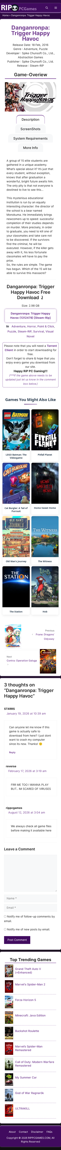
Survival (38, 331)
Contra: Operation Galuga (22, 660)
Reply (12, 752)
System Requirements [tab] (30, 138)
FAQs (49, 1131)
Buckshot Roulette (27, 1031)
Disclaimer (37, 1131)
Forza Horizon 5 (25, 1000)
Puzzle (11, 331)
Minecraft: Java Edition (30, 1015)
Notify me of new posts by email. (28, 929)
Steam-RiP (25, 331)
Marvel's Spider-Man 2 (30, 984)
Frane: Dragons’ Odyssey (45, 636)
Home (5, 15)
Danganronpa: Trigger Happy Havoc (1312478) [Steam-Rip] (30, 315)
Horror (31, 326)
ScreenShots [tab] (30, 129)
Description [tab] (30, 119)
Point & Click (45, 326)
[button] (46, 7)
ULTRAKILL (22, 1108)
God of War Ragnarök (29, 1093)
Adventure (19, 326)
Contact (23, 1131)
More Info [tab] (30, 148)
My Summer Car (26, 1077)
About (12, 1131)
